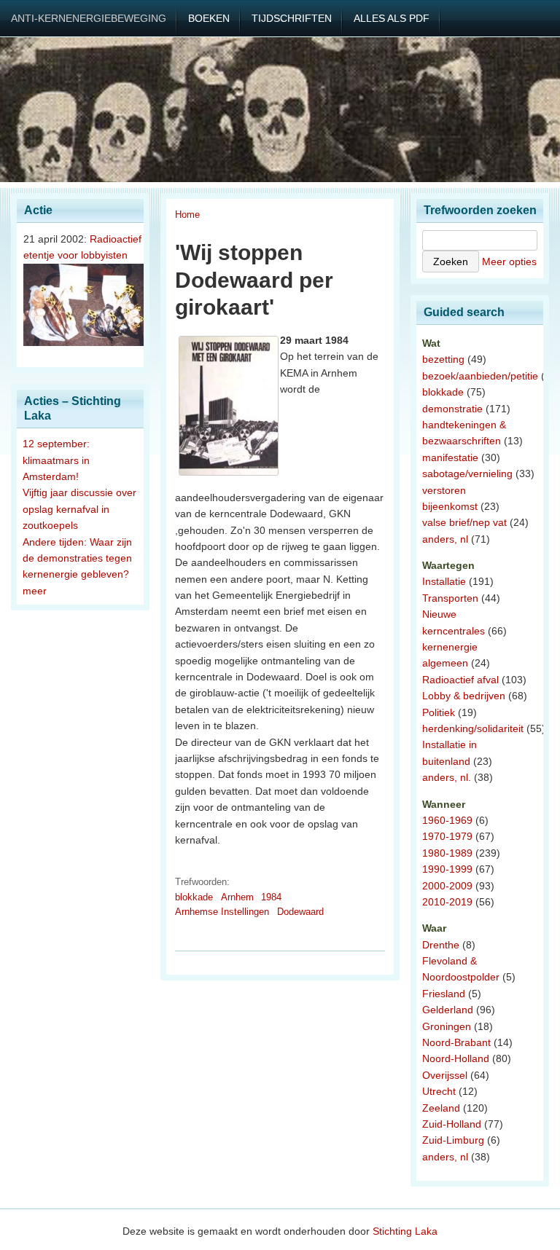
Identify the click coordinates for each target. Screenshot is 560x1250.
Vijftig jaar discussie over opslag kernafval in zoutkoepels (79, 509)
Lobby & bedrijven (463, 695)
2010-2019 (447, 902)
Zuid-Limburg (453, 1140)
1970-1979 (447, 836)
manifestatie (450, 457)
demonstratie (452, 408)
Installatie (444, 581)
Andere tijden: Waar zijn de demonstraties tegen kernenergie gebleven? (77, 558)
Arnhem (237, 897)
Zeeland (441, 1108)
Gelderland (447, 1009)
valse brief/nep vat (464, 522)
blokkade (194, 897)
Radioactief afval (460, 679)
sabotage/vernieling (467, 473)
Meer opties (509, 261)
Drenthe (440, 945)
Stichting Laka (405, 1231)
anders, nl (445, 539)
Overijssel (444, 1075)
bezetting (443, 359)
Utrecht (439, 1091)
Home (187, 214)
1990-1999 (447, 869)
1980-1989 (447, 853)
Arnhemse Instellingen (222, 911)
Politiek (438, 712)
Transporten (450, 598)
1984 (271, 897)
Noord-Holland (455, 1058)
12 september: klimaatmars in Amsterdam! (56, 460)
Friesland (443, 993)
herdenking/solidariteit (473, 728)
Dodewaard (300, 911)
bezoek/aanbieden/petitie (480, 376)
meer (35, 591)
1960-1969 (447, 820)
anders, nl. (446, 777)
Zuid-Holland (451, 1124)
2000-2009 (447, 886)
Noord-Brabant (456, 1042)
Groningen (446, 1026)
